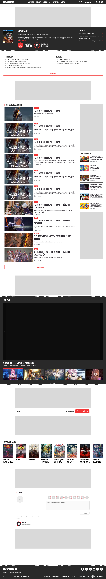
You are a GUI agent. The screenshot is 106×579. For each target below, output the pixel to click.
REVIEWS (56, 2)
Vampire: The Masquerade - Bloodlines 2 (84, 462)
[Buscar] (81, 2)
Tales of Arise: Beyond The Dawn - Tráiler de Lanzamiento (52, 206)
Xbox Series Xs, (31, 34)
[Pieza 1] (13, 374)
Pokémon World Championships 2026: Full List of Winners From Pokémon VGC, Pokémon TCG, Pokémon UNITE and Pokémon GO (96, 179)
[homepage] (8, 2)
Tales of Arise (22, 31)
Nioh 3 (18, 459)
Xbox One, (39, 34)
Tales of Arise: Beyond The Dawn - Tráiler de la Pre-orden (53, 221)
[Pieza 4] (75, 374)
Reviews (36, 107)
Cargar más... (40, 267)
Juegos (36, 123)
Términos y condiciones (15, 572)
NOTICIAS (31, 2)
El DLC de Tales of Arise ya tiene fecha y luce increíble (52, 237)
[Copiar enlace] (87, 411)
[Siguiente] (101, 331)
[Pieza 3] (54, 374)
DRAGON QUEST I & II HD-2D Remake (59, 462)
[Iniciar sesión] (79, 2)
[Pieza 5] (96, 374)
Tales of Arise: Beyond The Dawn (47, 111)
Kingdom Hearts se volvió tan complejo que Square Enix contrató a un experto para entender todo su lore (96, 187)
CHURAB (24, 522)
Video (63, 2)
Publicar (85, 513)
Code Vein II (32, 459)
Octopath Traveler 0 (45, 461)
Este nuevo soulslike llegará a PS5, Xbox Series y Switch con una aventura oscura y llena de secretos (96, 158)
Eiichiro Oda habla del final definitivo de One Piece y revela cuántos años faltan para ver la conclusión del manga (96, 197)
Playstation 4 (46, 34)
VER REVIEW (53, 74)
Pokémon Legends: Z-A (97, 461)
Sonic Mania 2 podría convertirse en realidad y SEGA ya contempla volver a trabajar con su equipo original (96, 206)
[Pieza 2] (34, 374)
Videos (36, 201)
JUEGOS (38, 2)
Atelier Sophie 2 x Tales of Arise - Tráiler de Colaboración (52, 253)
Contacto (5, 572)
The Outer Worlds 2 (70, 461)
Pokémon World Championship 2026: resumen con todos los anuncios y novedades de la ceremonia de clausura (96, 168)
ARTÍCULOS (46, 2)
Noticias (36, 233)
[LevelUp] (47, 577)
